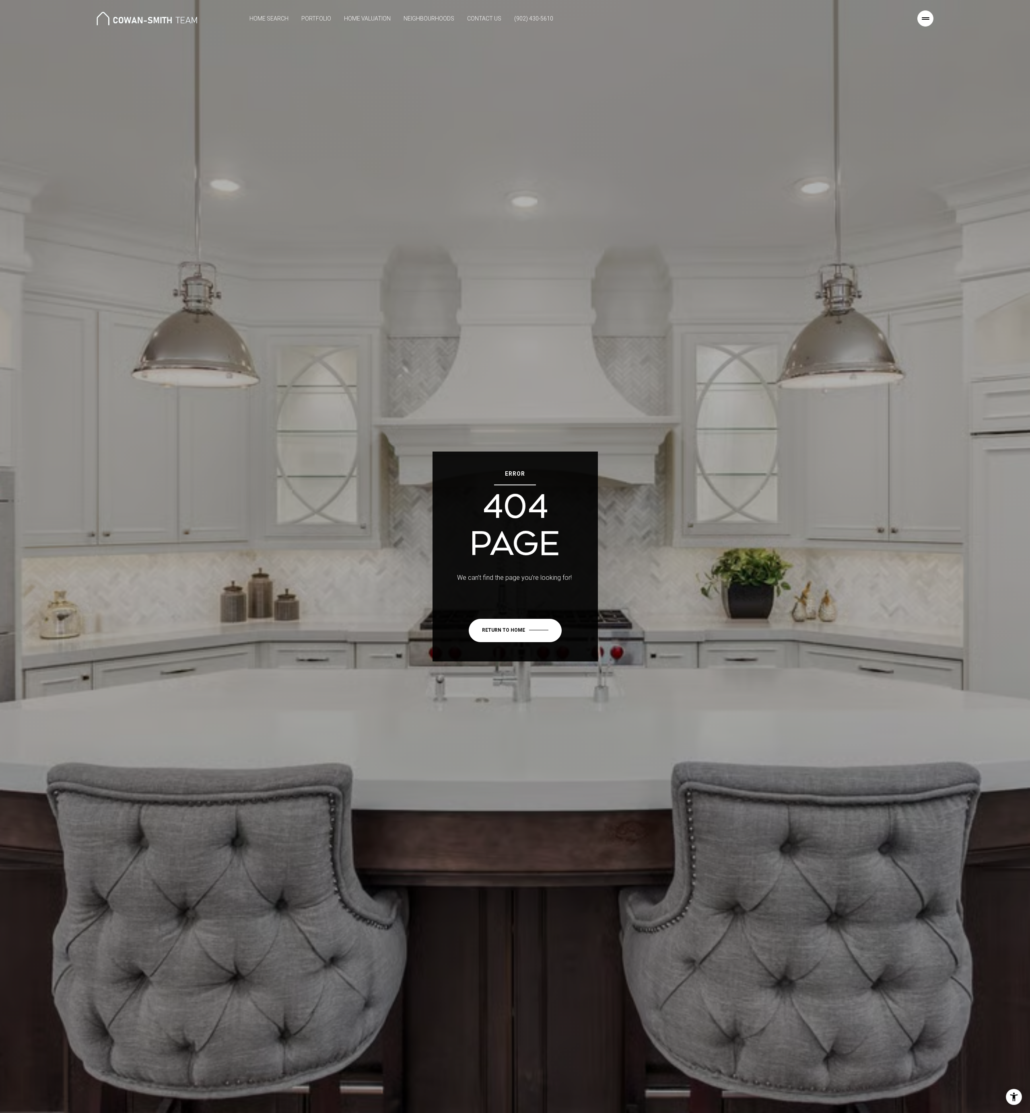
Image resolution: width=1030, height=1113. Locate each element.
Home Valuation (367, 18)
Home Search (268, 18)
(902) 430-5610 (533, 18)
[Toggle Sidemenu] (925, 18)
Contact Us (484, 18)
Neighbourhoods (429, 18)
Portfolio (316, 18)
